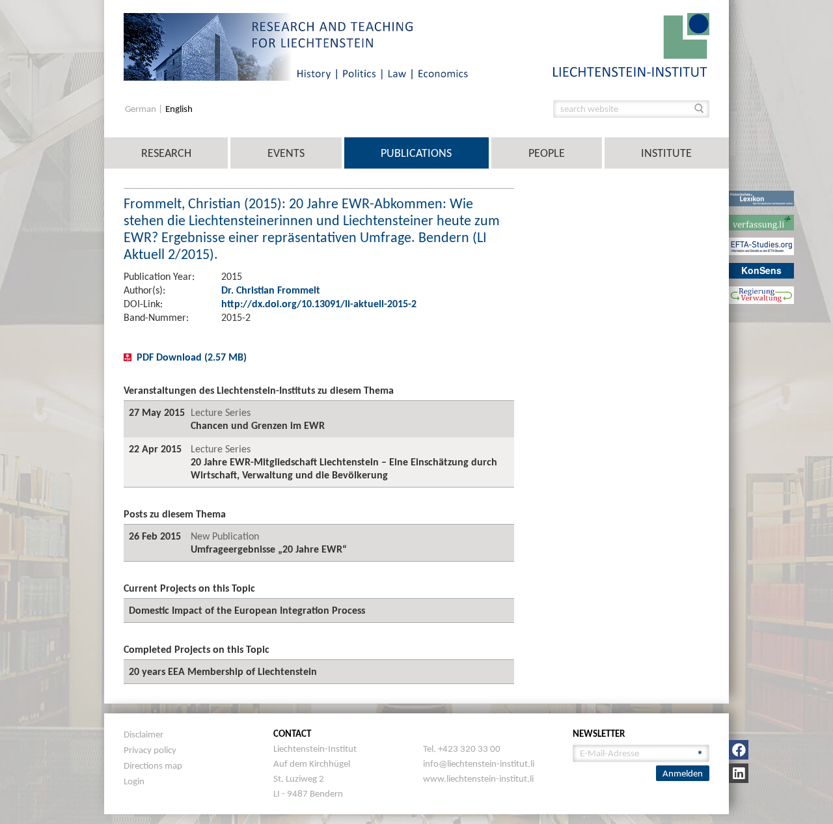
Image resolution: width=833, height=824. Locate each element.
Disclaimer (143, 734)
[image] (631, 44)
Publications (416, 153)
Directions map (153, 765)
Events (286, 153)
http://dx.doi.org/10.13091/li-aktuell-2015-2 (318, 303)
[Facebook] (738, 750)
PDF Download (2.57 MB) (192, 357)
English (179, 109)
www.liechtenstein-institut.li (478, 778)
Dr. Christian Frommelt (270, 290)
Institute (666, 153)
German (141, 109)
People (546, 153)
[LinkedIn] (738, 773)
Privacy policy (150, 750)
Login (134, 781)
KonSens (761, 270)
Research (166, 153)
